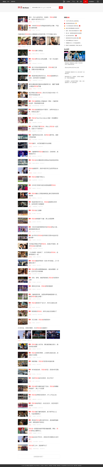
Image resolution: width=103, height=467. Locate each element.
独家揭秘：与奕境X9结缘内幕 (42, 361)
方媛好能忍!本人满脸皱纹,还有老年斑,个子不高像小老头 (37, 34)
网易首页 (4, 1)
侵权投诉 (79, 465)
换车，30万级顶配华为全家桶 (40, 143)
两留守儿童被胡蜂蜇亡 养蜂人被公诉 (74, 45)
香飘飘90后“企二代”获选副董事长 (73, 43)
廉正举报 (75, 465)
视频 (30, 30)
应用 (8, 1)
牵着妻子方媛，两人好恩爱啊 (43, 219)
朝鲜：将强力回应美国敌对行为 (73, 30)
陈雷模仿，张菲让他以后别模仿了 (44, 311)
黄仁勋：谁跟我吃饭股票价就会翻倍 (74, 33)
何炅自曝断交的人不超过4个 (72, 40)
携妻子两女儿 (38, 177)
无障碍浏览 (13, 1)
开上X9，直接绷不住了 (38, 445)
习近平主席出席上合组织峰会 (72, 21)
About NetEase (37, 465)
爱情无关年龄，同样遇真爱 (42, 286)
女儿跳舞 (36, 210)
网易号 (30, 21)
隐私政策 (58, 465)
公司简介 (42, 465)
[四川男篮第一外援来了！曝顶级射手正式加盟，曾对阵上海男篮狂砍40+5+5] (74, 56)
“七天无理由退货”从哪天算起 (72, 25)
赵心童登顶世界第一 (70, 35)
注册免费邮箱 (91, 1)
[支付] (78, 1)
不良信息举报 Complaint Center (67, 465)
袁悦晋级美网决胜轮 (70, 23)
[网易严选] (73, 1)
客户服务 (54, 465)
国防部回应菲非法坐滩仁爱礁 (72, 38)
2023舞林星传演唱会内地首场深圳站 (45, 160)
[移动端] (64, 1)
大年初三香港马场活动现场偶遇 (43, 185)
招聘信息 (50, 465)
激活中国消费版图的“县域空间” (72, 28)
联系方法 (46, 465)
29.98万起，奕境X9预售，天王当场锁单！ (33, 328)
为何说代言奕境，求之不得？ (42, 378)
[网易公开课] (68, 1)
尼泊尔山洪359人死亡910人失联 (72, 67)
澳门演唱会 (37, 51)
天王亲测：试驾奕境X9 (40, 320)
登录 (85, 1)
